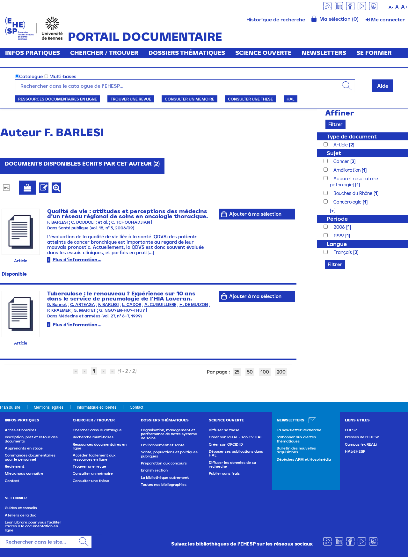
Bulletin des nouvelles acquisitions (296, 450)
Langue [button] (337, 244)
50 (250, 372)
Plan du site (10, 407)
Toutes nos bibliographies (163, 484)
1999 (339, 235)
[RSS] (327, 5)
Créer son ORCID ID (226, 444)
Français (343, 252)
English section (154, 470)
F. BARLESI (57, 222)
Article (341, 144)
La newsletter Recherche (299, 430)
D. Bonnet (57, 304)
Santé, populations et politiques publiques (169, 454)
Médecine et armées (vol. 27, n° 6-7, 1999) (100, 316)
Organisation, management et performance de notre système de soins (169, 434)
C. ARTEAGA (82, 304)
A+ (404, 7)
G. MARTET (85, 310)
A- (391, 7)
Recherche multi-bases (93, 437)
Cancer (341, 161)
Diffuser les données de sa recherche (232, 464)
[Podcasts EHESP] (373, 5)
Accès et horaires (20, 430)
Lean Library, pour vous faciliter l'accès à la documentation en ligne (33, 526)
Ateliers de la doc (20, 515)
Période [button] (337, 219)
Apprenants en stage (24, 448)
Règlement (14, 466)
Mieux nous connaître (24, 473)
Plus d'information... (77, 259)
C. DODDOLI (83, 222)
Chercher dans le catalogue (97, 430)
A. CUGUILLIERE (160, 304)
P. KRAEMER (58, 310)
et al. (103, 222)
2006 (339, 227)
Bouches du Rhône (353, 193)
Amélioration (347, 170)
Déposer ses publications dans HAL (236, 453)
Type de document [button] (352, 136)
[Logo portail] (34, 27)
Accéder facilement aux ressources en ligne (94, 457)
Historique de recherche (275, 19)
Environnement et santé (163, 445)
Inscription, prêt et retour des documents (31, 439)
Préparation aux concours (164, 463)
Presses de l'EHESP (362, 437)
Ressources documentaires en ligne (57, 99)
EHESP (351, 430)
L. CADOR (131, 304)
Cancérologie (348, 201)
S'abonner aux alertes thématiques (296, 439)
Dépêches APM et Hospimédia (304, 459)
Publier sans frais (224, 473)
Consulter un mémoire (189, 99)
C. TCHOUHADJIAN (130, 222)
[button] (329, 210)
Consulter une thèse (250, 99)
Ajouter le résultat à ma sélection (27, 188)
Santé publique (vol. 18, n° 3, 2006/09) (96, 228)
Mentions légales (48, 407)
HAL (290, 99)
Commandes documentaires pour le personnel (30, 457)
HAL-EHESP (355, 451)
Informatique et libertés (96, 407)
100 (264, 372)
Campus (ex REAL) (361, 444)
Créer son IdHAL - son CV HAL (235, 437)
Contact (136, 407)
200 (281, 372)
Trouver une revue (131, 99)
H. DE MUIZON (193, 304)
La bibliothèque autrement (165, 477)
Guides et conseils (21, 508)
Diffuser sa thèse (224, 430)
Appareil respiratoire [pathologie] (353, 181)
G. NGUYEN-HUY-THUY (122, 310)
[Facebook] (350, 5)
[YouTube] (362, 5)
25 (236, 372)
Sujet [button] (334, 153)
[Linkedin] (339, 5)
